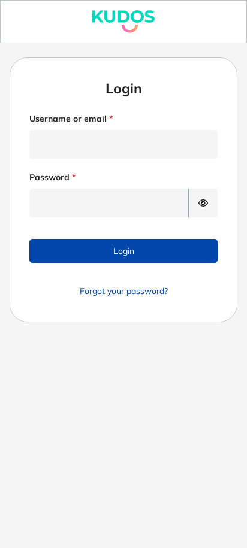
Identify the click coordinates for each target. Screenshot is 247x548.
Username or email (68, 118)
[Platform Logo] (123, 21)
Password (49, 177)
